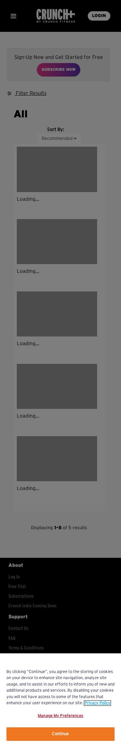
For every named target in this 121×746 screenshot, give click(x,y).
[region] (60, 699)
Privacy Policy (97, 703)
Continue (60, 734)
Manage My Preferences (60, 716)
